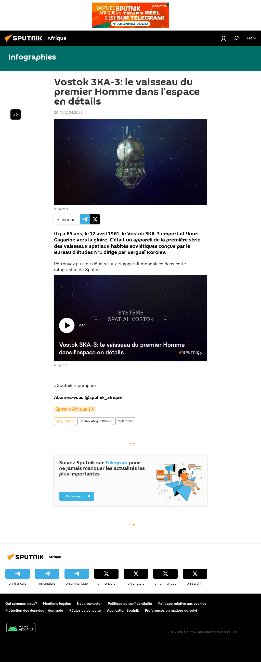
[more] (15, 114)
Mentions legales (57, 603)
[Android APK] (21, 629)
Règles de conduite (85, 610)
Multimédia (125, 421)
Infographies (65, 421)
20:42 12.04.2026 (68, 112)
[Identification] (223, 38)
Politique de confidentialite (130, 603)
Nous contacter (89, 603)
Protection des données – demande (34, 610)
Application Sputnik (123, 610)
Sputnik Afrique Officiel (96, 421)
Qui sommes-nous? (21, 603)
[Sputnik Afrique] (25, 42)
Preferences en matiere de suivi (171, 610)
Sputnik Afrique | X (74, 409)
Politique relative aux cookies (182, 603)
